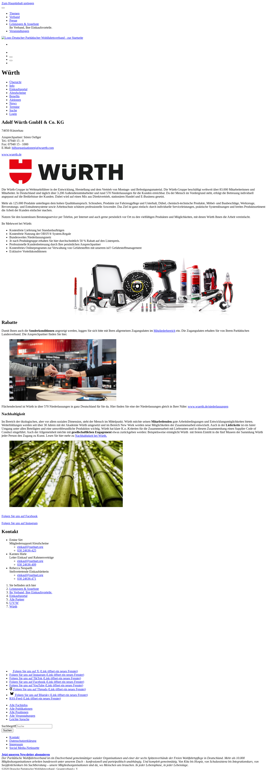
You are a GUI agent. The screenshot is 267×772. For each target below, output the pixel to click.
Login (13, 114)
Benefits (14, 96)
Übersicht (15, 82)
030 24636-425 (26, 550)
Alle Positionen (18, 712)
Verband (14, 17)
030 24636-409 (26, 564)
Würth (13, 606)
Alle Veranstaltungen (22, 715)
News (13, 103)
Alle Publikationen (20, 708)
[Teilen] (11, 60)
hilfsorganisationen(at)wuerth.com (33, 147)
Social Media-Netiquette (24, 747)
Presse (13, 20)
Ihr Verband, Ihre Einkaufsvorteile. (30, 592)
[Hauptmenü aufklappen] (3, 7)
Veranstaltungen (19, 31)
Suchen (7, 730)
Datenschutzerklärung (22, 740)
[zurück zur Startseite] (42, 37)
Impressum (16, 744)
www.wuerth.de (12, 154)
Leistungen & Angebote (24, 24)
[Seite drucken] (11, 57)
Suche (13, 110)
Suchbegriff (9, 726)
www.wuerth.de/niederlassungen (208, 406)
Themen (14, 13)
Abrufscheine (17, 92)
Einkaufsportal (18, 89)
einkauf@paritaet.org (30, 547)
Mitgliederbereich (164, 330)
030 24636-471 (26, 578)
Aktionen (15, 99)
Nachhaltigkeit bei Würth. (91, 435)
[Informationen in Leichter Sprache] (11, 52)
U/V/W (14, 603)
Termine (14, 106)
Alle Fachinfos (18, 705)
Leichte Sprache (19, 719)
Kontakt (14, 737)
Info (11, 85)
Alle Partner (16, 599)
